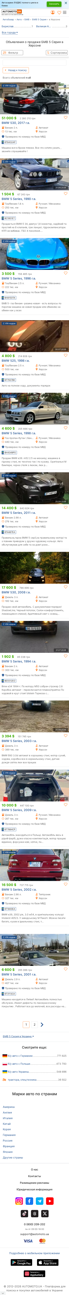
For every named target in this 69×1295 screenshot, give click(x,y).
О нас (34, 1169)
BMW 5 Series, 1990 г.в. (19, 199)
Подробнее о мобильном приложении (34, 1253)
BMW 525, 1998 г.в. (16, 360)
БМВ (26, 19)
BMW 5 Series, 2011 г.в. (19, 512)
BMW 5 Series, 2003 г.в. (19, 741)
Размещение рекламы (34, 1182)
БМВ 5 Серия (39, 19)
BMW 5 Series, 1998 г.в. (19, 433)
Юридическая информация (34, 1189)
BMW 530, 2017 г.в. (16, 123)
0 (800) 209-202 (34, 1224)
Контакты (34, 1176)
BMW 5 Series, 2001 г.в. (19, 974)
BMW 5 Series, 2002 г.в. (19, 889)
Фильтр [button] (13, 52)
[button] (65, 12)
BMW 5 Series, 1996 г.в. (19, 278)
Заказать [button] (54, 3)
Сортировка (59, 52)
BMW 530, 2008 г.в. (16, 592)
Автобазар (8, 19)
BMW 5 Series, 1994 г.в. (19, 661)
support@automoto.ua (34, 1234)
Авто (19, 19)
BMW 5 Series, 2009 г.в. (19, 810)
